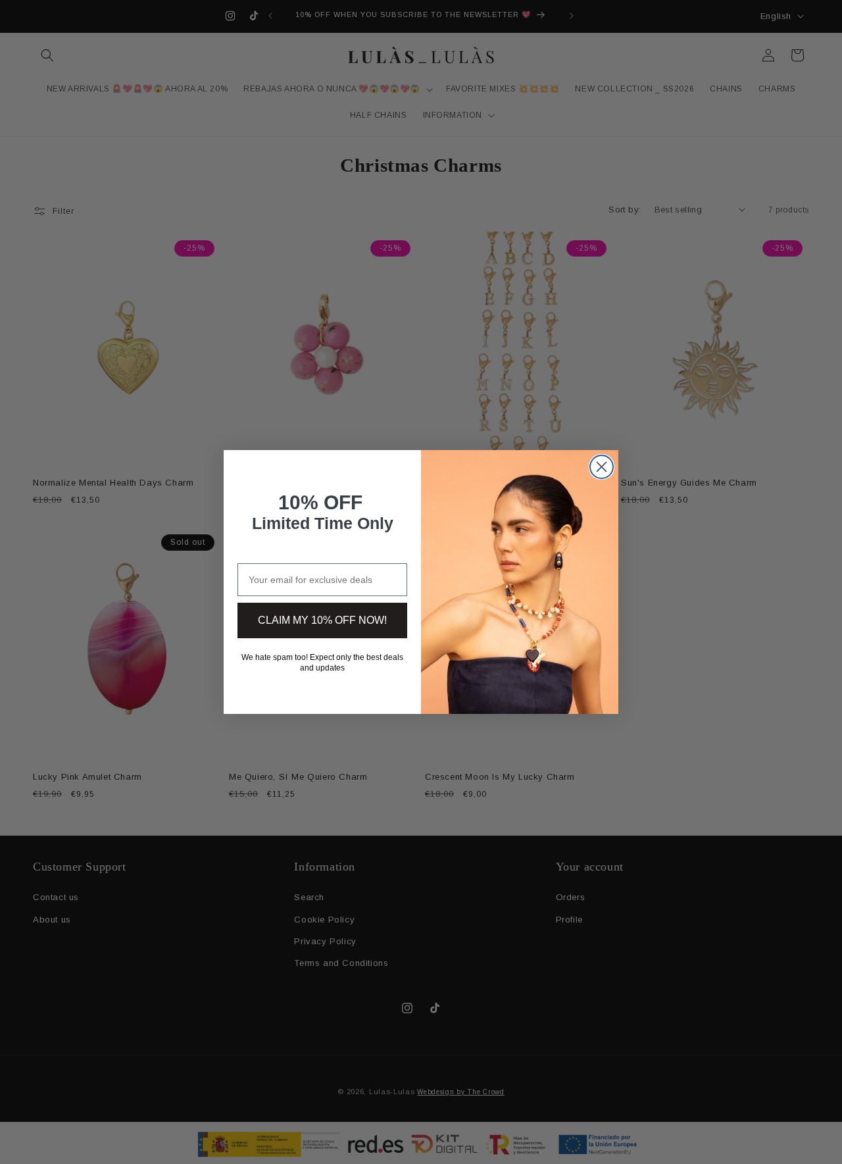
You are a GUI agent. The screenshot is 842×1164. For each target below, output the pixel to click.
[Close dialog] (601, 466)
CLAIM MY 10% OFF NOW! (322, 620)
